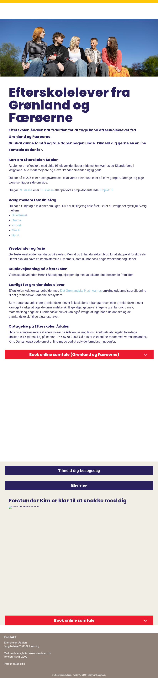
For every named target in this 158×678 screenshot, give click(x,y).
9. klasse (26, 190)
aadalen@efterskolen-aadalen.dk (30, 653)
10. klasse (47, 190)
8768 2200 (20, 656)
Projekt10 (106, 190)
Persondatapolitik (14, 663)
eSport (16, 225)
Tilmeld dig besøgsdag (79, 470)
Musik (16, 230)
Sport (15, 235)
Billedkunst (19, 215)
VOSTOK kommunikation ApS (92, 675)
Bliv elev (79, 485)
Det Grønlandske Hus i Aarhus (81, 290)
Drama (16, 220)
